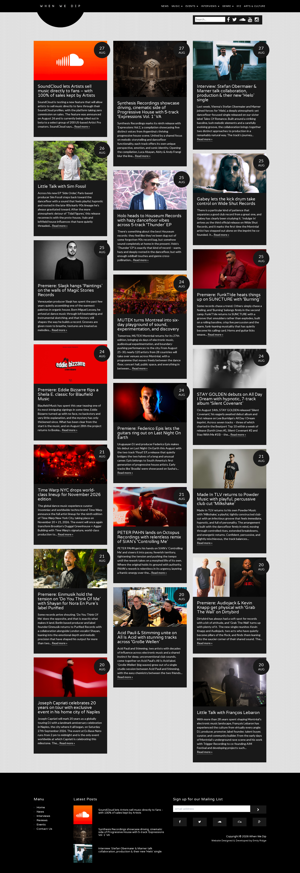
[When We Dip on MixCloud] (240, 822)
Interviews (209, 6)
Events (191, 6)
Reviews (42, 820)
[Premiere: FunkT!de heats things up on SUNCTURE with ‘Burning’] (229, 269)
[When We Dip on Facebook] (228, 19)
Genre (227, 6)
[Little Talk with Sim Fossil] (70, 160)
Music (176, 6)
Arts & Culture (254, 6)
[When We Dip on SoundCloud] (242, 19)
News (165, 6)
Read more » (82, 126)
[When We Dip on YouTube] (250, 19)
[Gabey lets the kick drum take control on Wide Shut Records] (229, 173)
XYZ (239, 6)
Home (41, 807)
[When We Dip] (60, 15)
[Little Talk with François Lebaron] (229, 681)
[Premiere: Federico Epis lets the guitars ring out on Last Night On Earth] (150, 402)
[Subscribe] (258, 809)
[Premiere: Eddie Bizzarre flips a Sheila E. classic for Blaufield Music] (70, 364)
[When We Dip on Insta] (256, 19)
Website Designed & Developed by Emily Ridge (238, 840)
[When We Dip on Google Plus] (260, 822)
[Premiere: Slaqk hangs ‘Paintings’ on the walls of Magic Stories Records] (70, 260)
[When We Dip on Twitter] (234, 19)
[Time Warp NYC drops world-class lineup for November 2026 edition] (70, 464)
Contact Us (44, 829)
